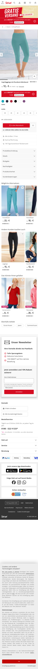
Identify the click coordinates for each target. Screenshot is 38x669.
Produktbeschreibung (10, 151)
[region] (19, 616)
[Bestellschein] (24, 3)
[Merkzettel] (30, 3)
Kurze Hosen (8, 325)
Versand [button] (21, 86)
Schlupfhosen (16, 27)
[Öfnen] (35, 21)
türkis (3, 104)
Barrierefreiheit (9, 508)
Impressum (19, 508)
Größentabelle (8, 119)
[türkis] (2, 101)
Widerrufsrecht (29, 508)
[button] (2, 3)
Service (4, 445)
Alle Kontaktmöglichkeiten (13, 414)
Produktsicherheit (9, 172)
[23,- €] (13, 200)
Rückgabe (6, 161)
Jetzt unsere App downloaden (19, 466)
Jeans (19, 325)
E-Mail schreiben (9, 409)
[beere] (24, 101)
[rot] (11, 101)
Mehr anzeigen (9, 387)
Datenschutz (29, 503)
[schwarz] (15, 101)
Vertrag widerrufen (12, 503)
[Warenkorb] (35, 3)
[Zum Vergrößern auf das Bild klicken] (34, 76)
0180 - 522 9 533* (9, 428)
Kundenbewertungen (10, 177)
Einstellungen (32, 666)
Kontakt (4, 403)
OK (19, 661)
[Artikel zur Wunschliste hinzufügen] (33, 125)
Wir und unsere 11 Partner (10, 572)
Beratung (5, 451)
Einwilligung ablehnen (8, 666)
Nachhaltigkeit (7, 166)
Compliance (11, 512)
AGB (22, 503)
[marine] (7, 101)
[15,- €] (13, 247)
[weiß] (19, 101)
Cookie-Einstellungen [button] (23, 512)
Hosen (8, 27)
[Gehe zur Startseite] (8, 3)
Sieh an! (4, 440)
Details (5, 156)
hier (13, 593)
